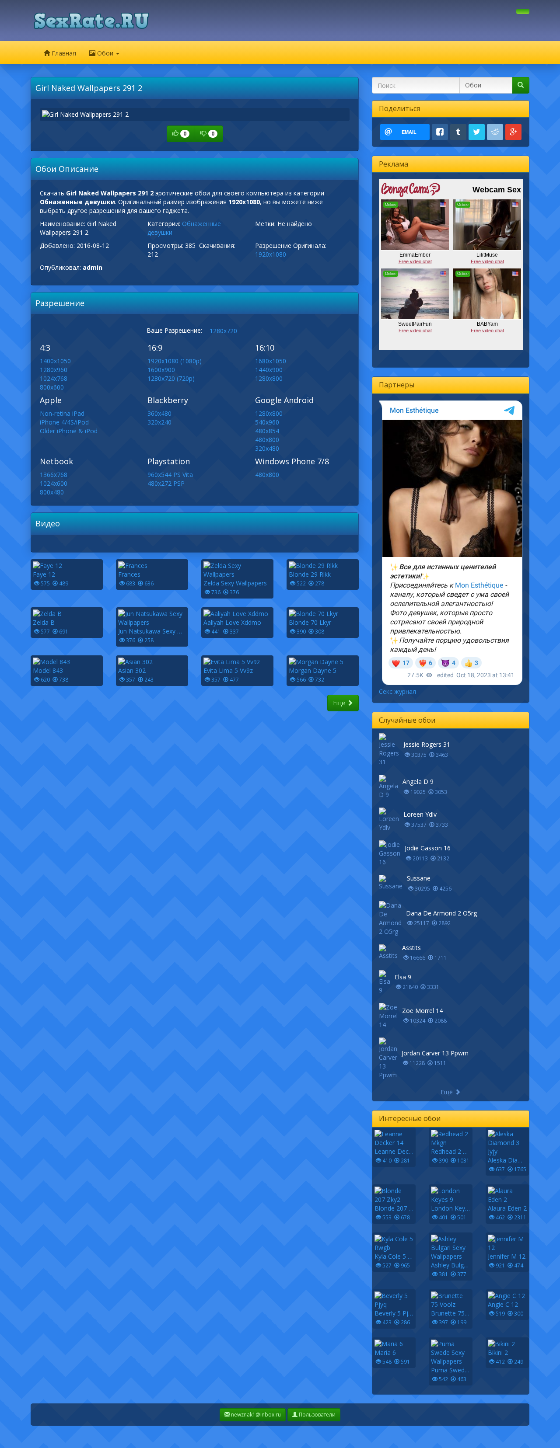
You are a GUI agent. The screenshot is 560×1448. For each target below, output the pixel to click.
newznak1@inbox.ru (255, 1414)
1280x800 (269, 378)
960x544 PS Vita (170, 474)
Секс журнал (397, 691)
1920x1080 (270, 254)
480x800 (267, 439)
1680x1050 (270, 361)
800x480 (52, 492)
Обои (105, 53)
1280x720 (223, 331)
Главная (63, 53)
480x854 (267, 431)
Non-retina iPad (62, 413)
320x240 (159, 422)
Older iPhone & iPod (69, 431)
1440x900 (269, 369)
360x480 (159, 413)
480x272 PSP (166, 483)
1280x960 (53, 369)
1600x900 (161, 369)
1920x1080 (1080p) (174, 361)
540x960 (267, 422)
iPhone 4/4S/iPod (64, 422)
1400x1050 (55, 361)
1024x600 (53, 483)
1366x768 (53, 474)
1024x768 (53, 378)
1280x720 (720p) (171, 378)
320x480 (267, 448)
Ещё (340, 703)
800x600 (52, 387)
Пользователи (317, 1414)
